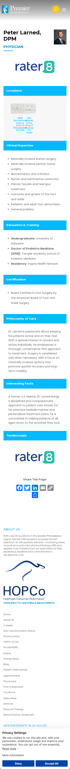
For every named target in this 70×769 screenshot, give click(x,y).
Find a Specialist (13, 686)
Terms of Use (11, 641)
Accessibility (11, 647)
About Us (9, 619)
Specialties (10, 698)
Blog (6, 664)
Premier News (11, 658)
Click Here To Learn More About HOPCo (29, 603)
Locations (9, 692)
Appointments (12, 675)
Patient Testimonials (15, 669)
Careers (8, 625)
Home (7, 614)
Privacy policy (12, 636)
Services (8, 703)
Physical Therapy (14, 709)
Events (7, 653)
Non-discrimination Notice (19, 630)
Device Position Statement (19, 714)
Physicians (10, 681)
